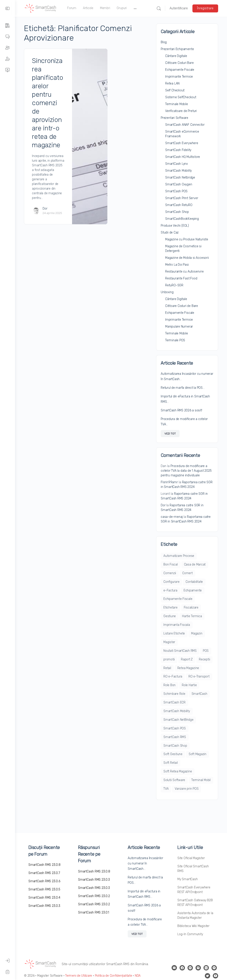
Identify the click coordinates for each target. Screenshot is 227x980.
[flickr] (190, 967)
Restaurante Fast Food (181, 278)
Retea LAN (172, 83)
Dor (45, 208)
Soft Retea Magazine (177, 771)
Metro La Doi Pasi (177, 265)
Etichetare (170, 607)
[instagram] (198, 967)
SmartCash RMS (174, 737)
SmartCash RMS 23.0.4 (44, 897)
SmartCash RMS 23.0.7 (44, 873)
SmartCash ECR (174, 702)
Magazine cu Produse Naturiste (186, 239)
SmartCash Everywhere (181, 143)
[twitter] (207, 975)
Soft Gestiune (172, 754)
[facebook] (182, 967)
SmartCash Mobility (178, 171)
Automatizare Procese (178, 556)
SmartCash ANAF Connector (185, 125)
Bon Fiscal (170, 564)
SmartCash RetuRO (178, 205)
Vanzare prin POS (186, 789)
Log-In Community (190, 934)
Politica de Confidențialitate (113, 976)
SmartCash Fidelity (178, 150)
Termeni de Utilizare (78, 976)
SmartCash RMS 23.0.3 (44, 906)
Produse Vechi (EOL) (175, 226)
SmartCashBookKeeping (182, 219)
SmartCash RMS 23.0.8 (44, 865)
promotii (169, 659)
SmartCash (199, 694)
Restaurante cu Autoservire (184, 271)
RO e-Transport (198, 676)
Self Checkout (174, 90)
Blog (164, 42)
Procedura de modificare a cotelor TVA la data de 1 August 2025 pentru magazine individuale (186, 470)
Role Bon (169, 685)
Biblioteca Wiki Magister (193, 926)
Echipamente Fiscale (179, 70)
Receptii (204, 659)
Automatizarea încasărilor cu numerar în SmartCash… (145, 863)
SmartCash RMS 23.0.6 (44, 881)
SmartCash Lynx (176, 164)
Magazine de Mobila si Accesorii (187, 258)
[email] (174, 967)
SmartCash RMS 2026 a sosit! (181, 410)
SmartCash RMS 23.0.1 (93, 912)
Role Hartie (189, 685)
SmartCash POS (176, 191)
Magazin (196, 633)
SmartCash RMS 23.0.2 (94, 896)
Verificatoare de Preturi (181, 111)
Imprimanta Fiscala (176, 625)
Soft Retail (170, 763)
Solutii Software (174, 780)
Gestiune (169, 616)
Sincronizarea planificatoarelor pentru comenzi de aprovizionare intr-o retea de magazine (47, 103)
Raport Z (187, 659)
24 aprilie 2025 (52, 213)
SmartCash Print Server (181, 198)
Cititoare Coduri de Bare (181, 306)
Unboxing (167, 292)
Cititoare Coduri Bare (179, 63)
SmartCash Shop (177, 212)
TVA (165, 789)
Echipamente (193, 590)
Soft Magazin (197, 754)
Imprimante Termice (179, 77)
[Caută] (158, 8)
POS (206, 651)
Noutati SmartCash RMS (180, 651)
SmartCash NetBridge (178, 720)
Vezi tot (170, 433)
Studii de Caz (170, 232)
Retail (167, 668)
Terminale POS (175, 340)
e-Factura (170, 590)
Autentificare (179, 8)
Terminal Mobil (201, 780)
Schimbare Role (174, 694)
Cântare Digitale (176, 56)
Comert (187, 573)
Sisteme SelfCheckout (180, 97)
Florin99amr (169, 482)
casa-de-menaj (172, 517)
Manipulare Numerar (179, 326)
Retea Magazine (188, 668)
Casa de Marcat (195, 564)
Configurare (171, 582)
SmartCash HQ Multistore (182, 157)
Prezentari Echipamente (177, 49)
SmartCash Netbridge (180, 177)
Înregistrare (205, 8)
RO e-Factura (172, 676)
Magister (169, 642)
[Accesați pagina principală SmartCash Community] (40, 8)
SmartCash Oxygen (178, 184)
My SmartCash (187, 879)
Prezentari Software (174, 118)
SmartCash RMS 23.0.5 (44, 889)
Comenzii (169, 573)
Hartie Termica (192, 616)
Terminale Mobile (176, 104)
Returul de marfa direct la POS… (183, 388)
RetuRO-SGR (174, 285)
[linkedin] (206, 967)
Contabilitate (194, 582)
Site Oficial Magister (191, 858)
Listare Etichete (174, 633)
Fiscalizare (191, 607)
